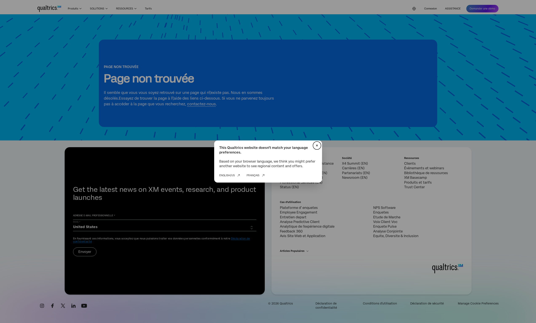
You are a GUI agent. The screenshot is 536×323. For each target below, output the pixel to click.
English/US (227, 175)
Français (253, 175)
